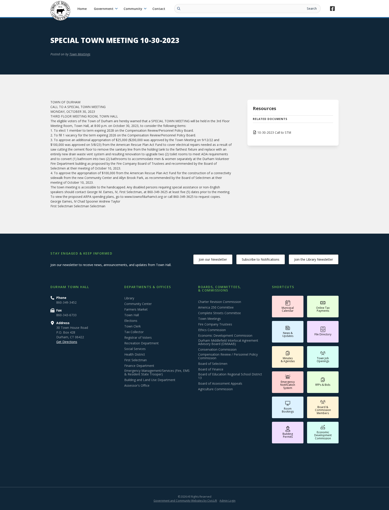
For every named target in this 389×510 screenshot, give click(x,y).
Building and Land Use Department (149, 380)
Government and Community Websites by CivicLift (185, 501)
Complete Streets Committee (219, 313)
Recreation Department (141, 343)
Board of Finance (210, 369)
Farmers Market (136, 309)
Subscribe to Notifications (260, 259)
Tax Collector (134, 332)
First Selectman (135, 360)
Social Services (135, 349)
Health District (134, 354)
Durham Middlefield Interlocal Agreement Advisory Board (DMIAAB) (228, 342)
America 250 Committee (216, 307)
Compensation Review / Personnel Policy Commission (228, 356)
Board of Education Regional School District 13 (230, 376)
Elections (130, 321)
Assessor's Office (136, 385)
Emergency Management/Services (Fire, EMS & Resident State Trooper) (157, 372)
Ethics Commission (212, 330)
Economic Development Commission (225, 335)
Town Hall (131, 315)
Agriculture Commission (215, 389)
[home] (60, 11)
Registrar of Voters (138, 337)
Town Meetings (79, 54)
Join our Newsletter (213, 259)
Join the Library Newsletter (313, 259)
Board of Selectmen (212, 364)
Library (129, 298)
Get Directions (66, 342)
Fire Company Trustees (215, 324)
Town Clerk (132, 326)
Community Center (138, 304)
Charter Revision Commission (219, 302)
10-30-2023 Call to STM (274, 132)
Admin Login (227, 501)
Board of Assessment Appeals (220, 383)
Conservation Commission (217, 349)
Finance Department (139, 366)
